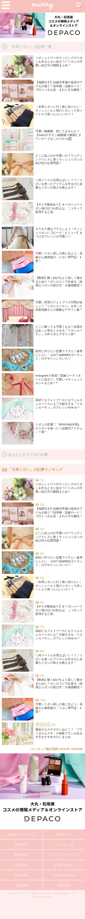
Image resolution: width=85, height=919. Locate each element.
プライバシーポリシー (64, 855)
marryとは (63, 834)
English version (64, 875)
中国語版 (21, 885)
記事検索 (21, 844)
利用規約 (21, 855)
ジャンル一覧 (63, 844)
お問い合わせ (63, 865)
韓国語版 (64, 885)
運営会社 (21, 865)
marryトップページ (21, 834)
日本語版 (21, 875)
